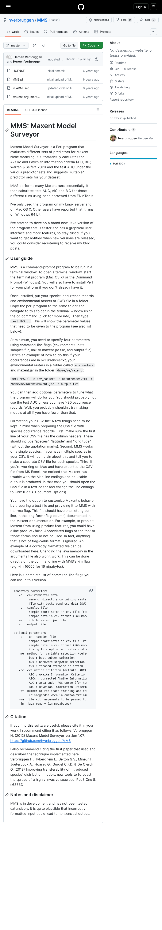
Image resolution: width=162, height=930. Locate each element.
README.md (21, 88)
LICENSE (18, 71)
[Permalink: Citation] (7, 717)
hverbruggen (21, 20)
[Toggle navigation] (8, 6)
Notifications (101, 19)
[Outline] (97, 109)
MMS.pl (17, 79)
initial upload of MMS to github (68, 79)
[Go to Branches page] (34, 45)
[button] (91, 590)
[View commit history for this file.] (96, 59)
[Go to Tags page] (43, 45)
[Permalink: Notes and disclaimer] (7, 795)
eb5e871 (71, 59)
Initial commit (56, 71)
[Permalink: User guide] (7, 258)
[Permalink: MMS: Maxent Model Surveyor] (7, 130)
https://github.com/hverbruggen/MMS (40, 740)
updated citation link (62, 59)
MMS (42, 20)
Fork (126, 19)
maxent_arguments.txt (27, 97)
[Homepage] (81, 6)
